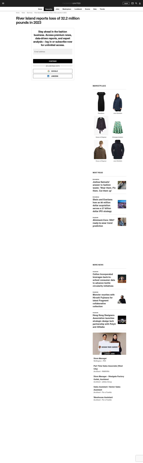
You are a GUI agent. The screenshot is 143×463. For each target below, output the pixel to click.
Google (54, 71)
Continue (53, 61)
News (23, 12)
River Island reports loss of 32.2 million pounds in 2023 (50, 12)
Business (29, 12)
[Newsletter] (132, 3)
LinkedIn (54, 76)
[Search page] (136, 3)
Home (18, 12)
